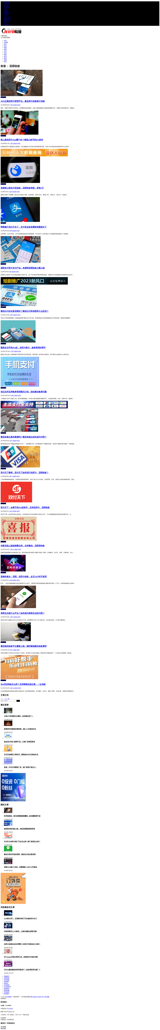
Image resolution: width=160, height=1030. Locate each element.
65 (15, 395)
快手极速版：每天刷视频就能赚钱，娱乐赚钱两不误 (22, 816)
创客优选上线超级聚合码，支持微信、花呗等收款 (23, 546)
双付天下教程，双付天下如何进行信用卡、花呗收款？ (25, 472)
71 (14, 650)
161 (15, 549)
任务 (5, 51)
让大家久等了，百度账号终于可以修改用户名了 (20, 918)
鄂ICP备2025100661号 (36, 996)
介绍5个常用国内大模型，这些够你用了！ (18, 716)
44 (15, 143)
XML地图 (46, 996)
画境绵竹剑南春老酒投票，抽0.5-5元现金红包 (20, 729)
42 (15, 105)
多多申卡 (6, 14)
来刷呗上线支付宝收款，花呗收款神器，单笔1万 (22, 188)
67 (15, 617)
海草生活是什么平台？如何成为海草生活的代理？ (23, 613)
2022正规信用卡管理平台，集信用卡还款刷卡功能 (23, 101)
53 (15, 351)
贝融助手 (6, 2)
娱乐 (5, 46)
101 (15, 688)
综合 (5, 53)
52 (14, 511)
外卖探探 (6, 4)
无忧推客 (6, 7)
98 (14, 580)
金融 (5, 60)
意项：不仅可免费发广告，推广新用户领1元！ (20, 767)
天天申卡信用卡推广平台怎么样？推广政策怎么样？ (22, 841)
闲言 (5, 61)
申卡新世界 (7, 18)
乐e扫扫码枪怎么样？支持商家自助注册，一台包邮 (23, 684)
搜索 (18, 700)
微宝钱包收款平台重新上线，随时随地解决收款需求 (24, 646)
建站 (5, 58)
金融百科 (3, 97)
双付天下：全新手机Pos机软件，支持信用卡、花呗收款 (25, 507)
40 (14, 230)
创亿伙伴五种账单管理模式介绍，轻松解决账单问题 (24, 392)
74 (14, 440)
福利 (5, 47)
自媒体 (6, 42)
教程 (5, 54)
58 (13, 271)
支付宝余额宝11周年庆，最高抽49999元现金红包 (21, 754)
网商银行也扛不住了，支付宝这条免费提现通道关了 (24, 227)
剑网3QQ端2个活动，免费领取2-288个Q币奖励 (20, 867)
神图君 (6, 11)
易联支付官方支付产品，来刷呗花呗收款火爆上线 (23, 268)
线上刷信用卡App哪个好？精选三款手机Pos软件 (22, 140)
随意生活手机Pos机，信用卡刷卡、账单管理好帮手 (23, 347)
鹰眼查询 (6, 19)
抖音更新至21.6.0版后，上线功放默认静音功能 (20, 931)
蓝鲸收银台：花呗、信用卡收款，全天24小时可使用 (24, 576)
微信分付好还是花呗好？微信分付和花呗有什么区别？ (25, 311)
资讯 (5, 56)
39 (14, 191)
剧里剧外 (6, 25)
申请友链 (6, 992)
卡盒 (5, 16)
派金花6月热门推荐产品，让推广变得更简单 (19, 742)
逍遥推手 (6, 21)
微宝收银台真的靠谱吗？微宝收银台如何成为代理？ (24, 437)
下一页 (7, 699)
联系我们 (6, 993)
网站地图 (6, 990)
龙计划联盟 (8, 996)
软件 (5, 44)
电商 (5, 49)
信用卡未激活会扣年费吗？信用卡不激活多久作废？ (22, 944)
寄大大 (6, 23)
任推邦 (6, 9)
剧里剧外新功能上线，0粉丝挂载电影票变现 (19, 829)
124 (13, 476)
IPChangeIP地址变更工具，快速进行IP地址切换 (21, 957)
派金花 (6, 5)
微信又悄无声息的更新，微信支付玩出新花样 (20, 854)
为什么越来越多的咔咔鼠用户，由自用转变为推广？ (22, 969)
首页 (5, 40)
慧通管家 (6, 12)
